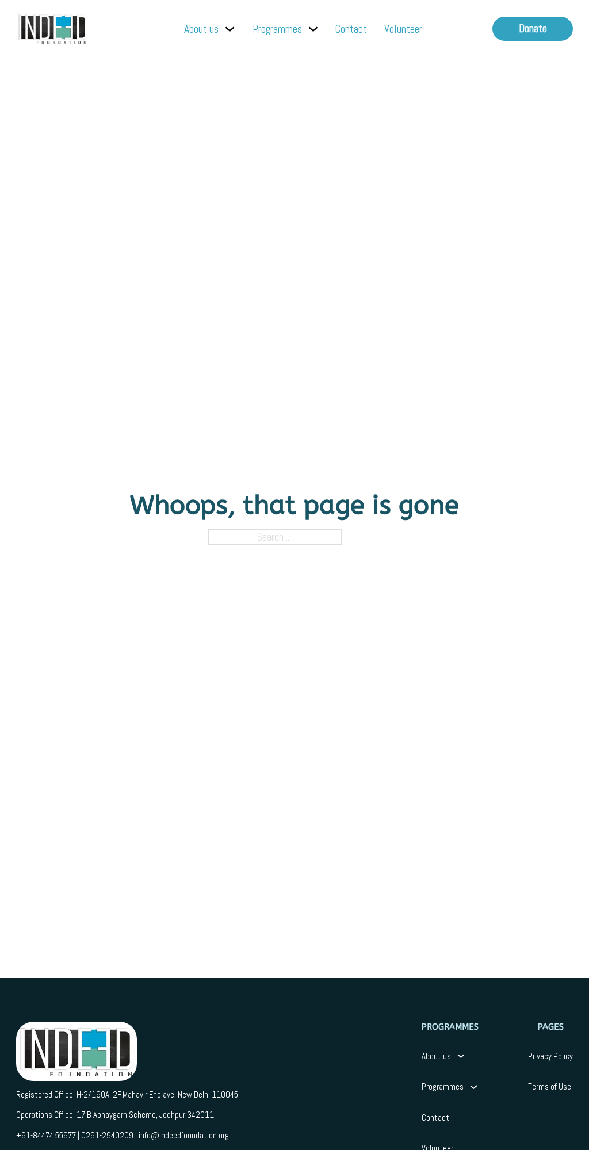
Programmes (277, 29)
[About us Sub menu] (229, 29)
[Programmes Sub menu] (313, 29)
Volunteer (403, 29)
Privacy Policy (550, 1055)
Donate (533, 28)
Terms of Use (549, 1086)
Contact (351, 29)
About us (201, 29)
